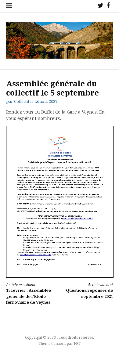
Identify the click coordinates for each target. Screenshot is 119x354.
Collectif (21, 101)
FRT (77, 343)
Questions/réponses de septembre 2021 (89, 291)
